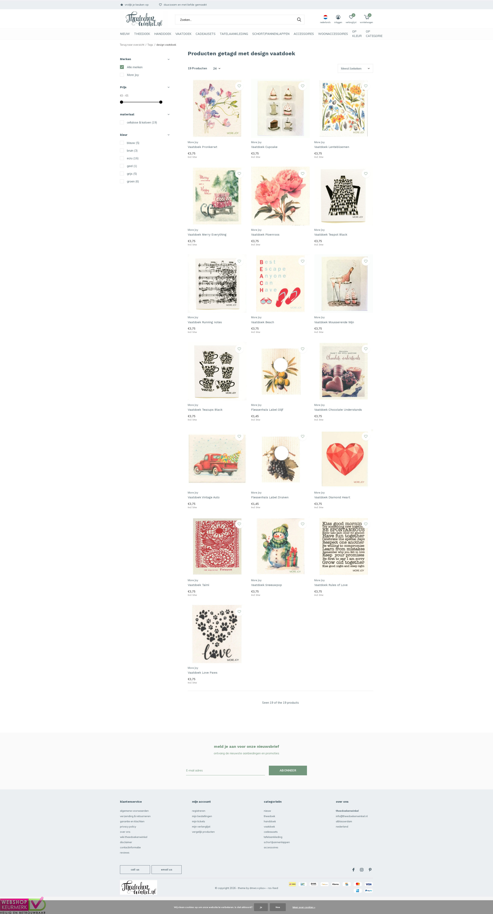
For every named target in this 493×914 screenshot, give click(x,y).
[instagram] (361, 869)
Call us (135, 869)
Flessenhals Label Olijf (267, 409)
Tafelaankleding (234, 34)
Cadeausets (205, 34)
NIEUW (125, 34)
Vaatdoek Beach (262, 322)
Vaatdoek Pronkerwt (202, 147)
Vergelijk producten (203, 831)
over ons (125, 831)
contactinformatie (130, 847)
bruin (132, 150)
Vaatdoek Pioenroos (265, 234)
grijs (132, 173)
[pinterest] (370, 869)
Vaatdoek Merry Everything (207, 234)
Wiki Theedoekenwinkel (133, 836)
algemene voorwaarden (134, 810)
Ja (261, 907)
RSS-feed (273, 888)
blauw (133, 143)
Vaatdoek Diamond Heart (332, 497)
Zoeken (299, 19)
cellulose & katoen (142, 122)
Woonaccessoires (333, 34)
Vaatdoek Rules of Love (331, 585)
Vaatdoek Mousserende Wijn (334, 322)
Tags (150, 44)
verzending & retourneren (135, 816)
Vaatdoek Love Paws (202, 672)
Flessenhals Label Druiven (269, 497)
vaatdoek (183, 34)
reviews (124, 852)
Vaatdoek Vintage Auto (204, 497)
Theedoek (142, 34)
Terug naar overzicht (132, 44)
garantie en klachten (132, 821)
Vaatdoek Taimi (198, 585)
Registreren (198, 810)
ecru (133, 158)
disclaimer (126, 842)
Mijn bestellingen (202, 816)
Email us (166, 869)
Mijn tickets (198, 821)
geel (132, 166)
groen (133, 181)
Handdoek (162, 34)
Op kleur (357, 33)
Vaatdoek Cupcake (264, 147)
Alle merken (135, 67)
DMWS (253, 888)
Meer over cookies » (304, 907)
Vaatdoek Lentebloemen (331, 147)
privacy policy (128, 826)
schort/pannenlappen (270, 34)
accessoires (304, 34)
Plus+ (262, 888)
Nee (278, 907)
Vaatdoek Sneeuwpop (266, 585)
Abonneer (288, 770)
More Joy (133, 75)
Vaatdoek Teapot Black (330, 234)
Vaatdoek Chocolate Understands (338, 409)
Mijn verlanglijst (201, 826)
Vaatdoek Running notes (205, 322)
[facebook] (353, 869)
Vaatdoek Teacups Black (205, 409)
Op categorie (374, 33)
